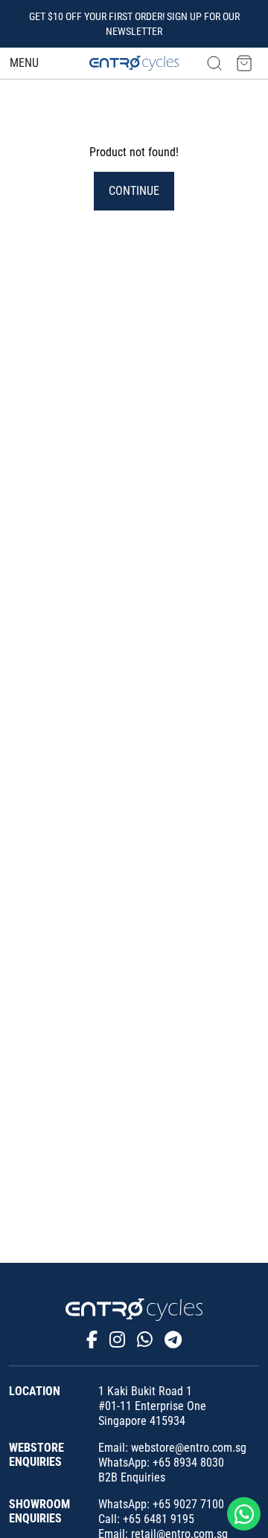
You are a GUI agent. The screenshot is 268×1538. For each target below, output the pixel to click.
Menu (24, 63)
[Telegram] (173, 1340)
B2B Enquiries (131, 1477)
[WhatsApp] (145, 1340)
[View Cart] (244, 63)
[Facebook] (92, 1340)
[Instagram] (117, 1340)
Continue (134, 191)
